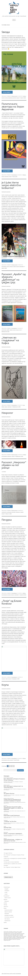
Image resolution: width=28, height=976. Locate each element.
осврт (17, 935)
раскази (24, 936)
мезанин (10, 935)
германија (4, 512)
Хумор (5, 922)
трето (10, 176)
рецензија (6, 937)
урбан (5, 938)
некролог (9, 456)
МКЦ (11, 931)
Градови (6, 889)
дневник (20, 932)
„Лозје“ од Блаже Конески (11, 602)
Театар (5, 904)
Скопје (5, 903)
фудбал (10, 939)
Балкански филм (8, 910)
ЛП (9, 931)
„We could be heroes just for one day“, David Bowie (11, 973)
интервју (6, 934)
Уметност (6, 906)
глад (24, 405)
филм (12, 938)
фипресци (6, 939)
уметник (9, 406)
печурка (9, 594)
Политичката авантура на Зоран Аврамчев (13, 106)
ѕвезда (24, 96)
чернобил (16, 594)
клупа (8, 760)
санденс (14, 937)
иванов (18, 933)
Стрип (6, 894)
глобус (15, 932)
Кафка (3, 406)
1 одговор (4, 471)
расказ (17, 97)
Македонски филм (9, 915)
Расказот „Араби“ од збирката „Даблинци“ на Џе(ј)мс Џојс (14, 278)
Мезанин (7, 901)
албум (20, 931)
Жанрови (7, 913)
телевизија (18, 937)
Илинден (6, 865)
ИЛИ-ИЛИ (6, 931)
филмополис (17, 938)
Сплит (17, 931)
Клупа (5, 684)
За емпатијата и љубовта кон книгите (12, 863)
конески (3, 678)
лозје (7, 678)
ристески (7, 176)
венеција (6, 932)
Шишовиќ (21, 266)
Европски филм (8, 911)
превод (21, 512)
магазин (13, 512)
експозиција (4, 456)
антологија (4, 329)
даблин (11, 329)
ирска (14, 329)
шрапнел (14, 939)
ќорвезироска (7, 940)
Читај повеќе (7, 92)
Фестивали (7, 919)
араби (8, 329)
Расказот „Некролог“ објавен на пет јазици (14, 465)
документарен (7, 933)
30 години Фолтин (8, 853)
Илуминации (7, 887)
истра (8, 266)
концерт (21, 934)
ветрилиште (11, 932)
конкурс (11, 266)
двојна (24, 454)
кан (9, 934)
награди (14, 935)
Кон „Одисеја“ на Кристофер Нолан (12, 867)
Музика (5, 899)
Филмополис (7, 920)
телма (23, 937)
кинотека (17, 934)
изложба (22, 933)
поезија (21, 935)
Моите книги (14, 96)
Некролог (7, 412)
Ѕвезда (6, 32)
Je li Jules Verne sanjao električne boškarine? (11, 185)
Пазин (14, 266)
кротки (3, 97)
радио (17, 936)
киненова (12, 934)
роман (10, 937)
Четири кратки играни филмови (11, 862)
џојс (20, 329)
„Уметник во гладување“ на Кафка (10, 340)
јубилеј (18, 939)
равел (14, 936)
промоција (9, 936)
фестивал (9, 938)
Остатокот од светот (9, 917)
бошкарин (4, 266)
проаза (5, 936)
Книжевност (14, 174)
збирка (24, 174)
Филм (5, 908)
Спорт (6, 892)
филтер (22, 938)
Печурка (7, 519)
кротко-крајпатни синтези (10, 97)
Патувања (7, 890)
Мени (14, 19)
